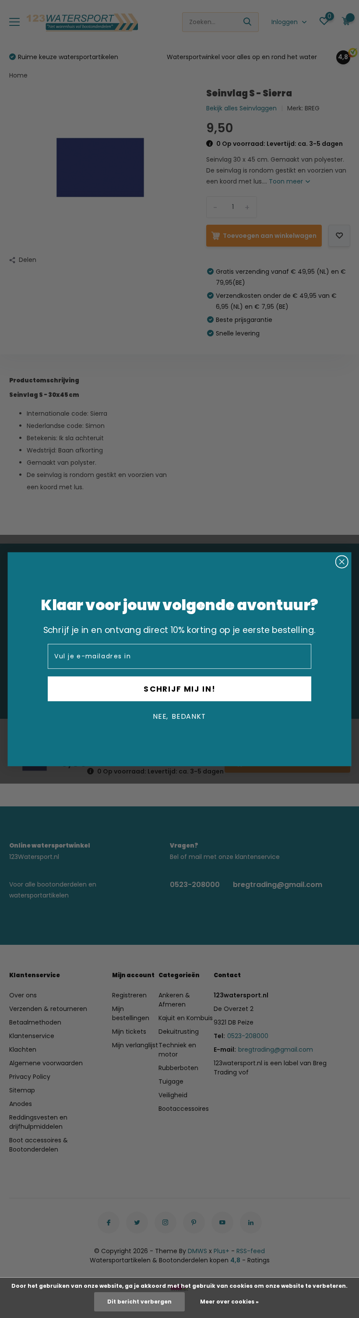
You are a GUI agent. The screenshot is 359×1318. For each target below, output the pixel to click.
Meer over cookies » (229, 1301)
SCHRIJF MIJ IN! (179, 688)
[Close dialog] (342, 561)
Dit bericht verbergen (139, 1301)
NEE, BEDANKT (179, 716)
